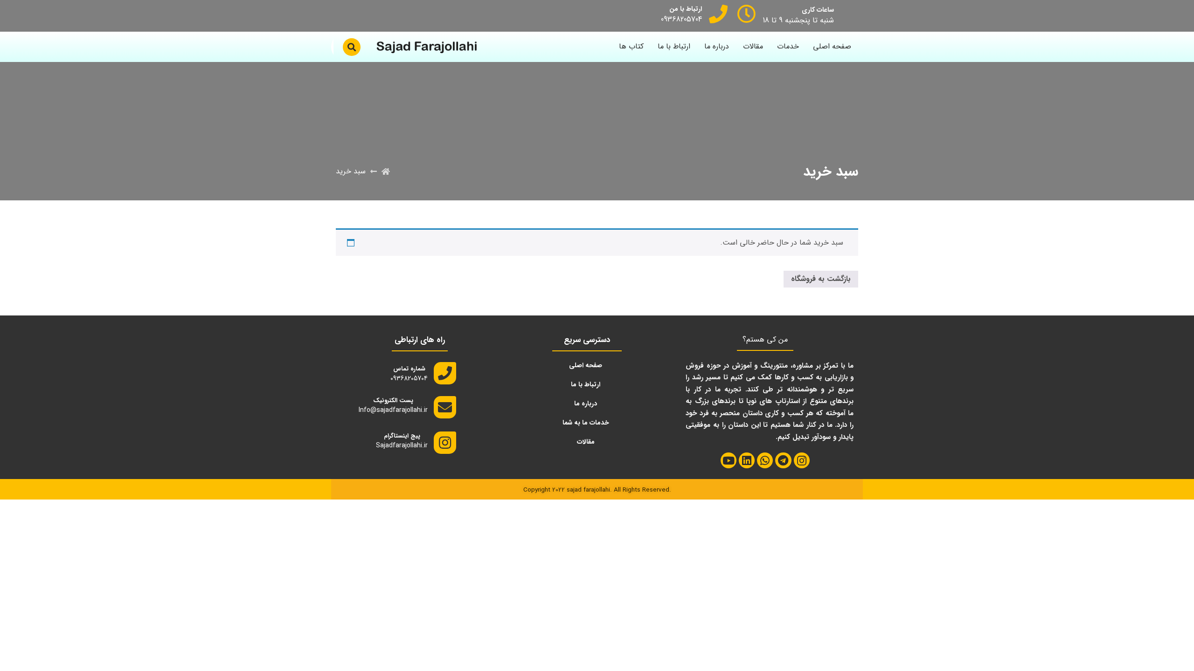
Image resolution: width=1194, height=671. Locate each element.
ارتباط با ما (674, 46)
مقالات (753, 46)
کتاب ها (631, 46)
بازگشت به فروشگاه (821, 279)
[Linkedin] (747, 460)
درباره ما (716, 46)
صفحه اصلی (832, 46)
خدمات (788, 46)
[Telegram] (783, 460)
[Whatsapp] (765, 460)
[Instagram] (802, 460)
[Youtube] (728, 460)
